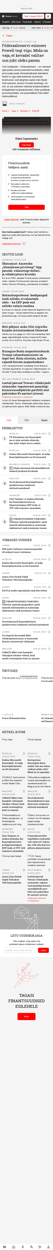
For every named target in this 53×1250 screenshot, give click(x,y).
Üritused (47, 22)
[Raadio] (22, 1247)
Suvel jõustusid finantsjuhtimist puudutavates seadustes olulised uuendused (26, 485)
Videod (37, 22)
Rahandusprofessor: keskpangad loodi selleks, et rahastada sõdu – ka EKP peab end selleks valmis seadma (24, 300)
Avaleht (5, 22)
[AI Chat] (40, 1247)
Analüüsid (7, 323)
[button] (20, 950)
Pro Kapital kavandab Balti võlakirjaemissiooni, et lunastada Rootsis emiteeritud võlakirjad (20, 638)
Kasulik (31, 829)
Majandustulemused (19, 464)
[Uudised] (13, 1247)
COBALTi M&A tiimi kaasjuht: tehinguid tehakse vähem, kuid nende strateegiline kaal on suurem (20, 655)
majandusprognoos (11, 243)
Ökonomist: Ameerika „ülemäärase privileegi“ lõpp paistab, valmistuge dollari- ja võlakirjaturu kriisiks (22, 269)
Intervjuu (14, 434)
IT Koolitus (7, 715)
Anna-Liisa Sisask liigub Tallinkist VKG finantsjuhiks (11, 879)
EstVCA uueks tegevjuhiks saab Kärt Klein (24, 590)
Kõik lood (15, 22)
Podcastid (27, 22)
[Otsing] (31, 1247)
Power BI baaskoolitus (14, 718)
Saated (12, 515)
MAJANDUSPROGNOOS (12, 42)
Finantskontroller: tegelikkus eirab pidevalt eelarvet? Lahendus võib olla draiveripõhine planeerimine (39, 841)
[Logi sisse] (48, 1247)
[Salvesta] (49, 433)
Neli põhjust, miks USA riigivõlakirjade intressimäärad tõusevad (25, 328)
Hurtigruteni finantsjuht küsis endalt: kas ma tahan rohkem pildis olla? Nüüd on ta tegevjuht (39, 766)
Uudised (6, 291)
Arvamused (7, 260)
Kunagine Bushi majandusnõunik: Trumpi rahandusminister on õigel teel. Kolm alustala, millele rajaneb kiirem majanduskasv (26, 356)
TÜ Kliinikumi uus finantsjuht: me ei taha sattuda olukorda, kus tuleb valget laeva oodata (25, 440)
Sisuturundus (14, 379)
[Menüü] (4, 1247)
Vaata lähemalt (11, 219)
